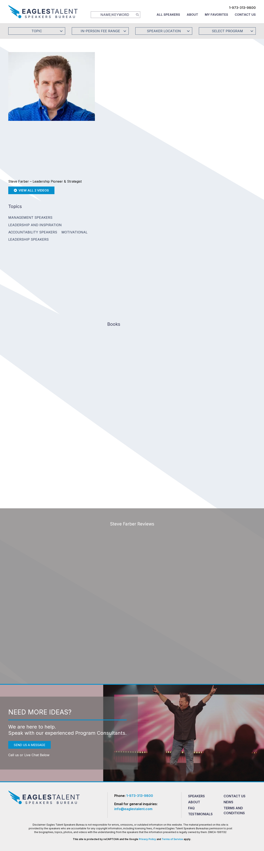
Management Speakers (30, 217)
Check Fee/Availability (180, 85)
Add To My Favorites (130, 85)
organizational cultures (146, 215)
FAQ (191, 808)
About (192, 15)
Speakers (196, 796)
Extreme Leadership (215, 209)
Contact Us (245, 15)
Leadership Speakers (28, 239)
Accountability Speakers (32, 232)
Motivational (74, 232)
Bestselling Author (177, 209)
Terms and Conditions (234, 810)
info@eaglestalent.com (133, 809)
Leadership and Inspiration (35, 225)
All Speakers (168, 15)
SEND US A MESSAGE (29, 745)
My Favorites (216, 15)
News (228, 802)
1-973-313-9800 (242, 8)
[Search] (137, 14)
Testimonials (200, 814)
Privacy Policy (147, 839)
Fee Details (114, 113)
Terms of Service (172, 839)
